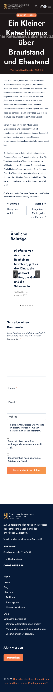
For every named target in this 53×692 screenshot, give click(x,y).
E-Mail (12, 402)
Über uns (8, 592)
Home (7, 582)
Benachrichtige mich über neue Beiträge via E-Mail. (24, 459)
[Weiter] (37, 274)
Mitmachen (13, 657)
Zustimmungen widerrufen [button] (20, 634)
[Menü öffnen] (50, 6)
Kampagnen (12, 602)
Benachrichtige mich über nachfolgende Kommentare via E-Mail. (25, 444)
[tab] (20, 305)
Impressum (10, 546)
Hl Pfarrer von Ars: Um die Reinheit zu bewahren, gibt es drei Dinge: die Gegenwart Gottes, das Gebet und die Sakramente (26, 268)
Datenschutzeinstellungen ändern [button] (23, 624)
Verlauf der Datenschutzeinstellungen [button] (26, 629)
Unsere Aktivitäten (15, 607)
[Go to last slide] (15, 274)
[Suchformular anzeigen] (36, 6)
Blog (6, 587)
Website (12, 416)
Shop (6, 614)
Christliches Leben (26, 15)
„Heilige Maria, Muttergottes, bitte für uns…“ (38, 210)
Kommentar (14, 339)
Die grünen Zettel (13, 208)
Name (12, 388)
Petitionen (11, 597)
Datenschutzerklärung (15, 619)
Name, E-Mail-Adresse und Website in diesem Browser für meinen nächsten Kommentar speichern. (27, 427)
